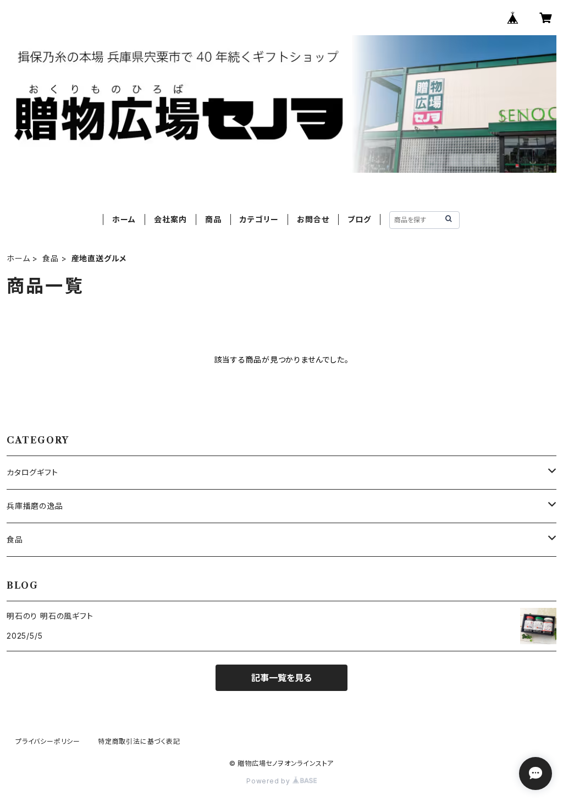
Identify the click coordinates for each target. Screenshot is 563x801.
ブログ (359, 219)
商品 (213, 219)
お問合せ (313, 219)
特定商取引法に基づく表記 (139, 741)
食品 (50, 258)
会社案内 (170, 219)
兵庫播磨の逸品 (35, 506)
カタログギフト (32, 472)
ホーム (123, 219)
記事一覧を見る (281, 677)
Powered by (269, 781)
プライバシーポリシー (47, 741)
